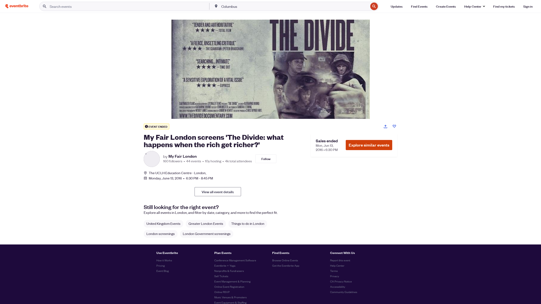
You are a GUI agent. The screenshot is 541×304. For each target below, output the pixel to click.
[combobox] (294, 6)
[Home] (16, 6)
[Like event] (394, 126)
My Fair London (182, 156)
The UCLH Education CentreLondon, (177, 173)
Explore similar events (369, 145)
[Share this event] (385, 126)
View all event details (218, 191)
